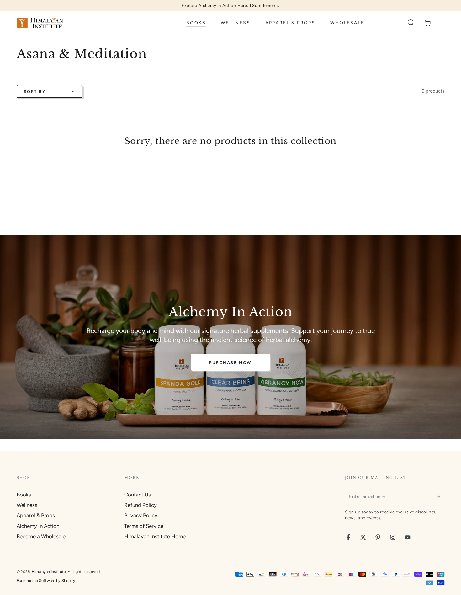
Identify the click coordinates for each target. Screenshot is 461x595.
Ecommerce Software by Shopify (46, 580)
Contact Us (137, 494)
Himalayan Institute (49, 571)
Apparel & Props (36, 515)
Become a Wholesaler (42, 536)
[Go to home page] (40, 23)
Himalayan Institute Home (155, 536)
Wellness (27, 505)
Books (24, 494)
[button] (410, 23)
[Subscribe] (440, 496)
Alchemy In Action (38, 526)
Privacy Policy (140, 515)
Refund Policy (140, 505)
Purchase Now (230, 362)
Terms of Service (143, 526)
